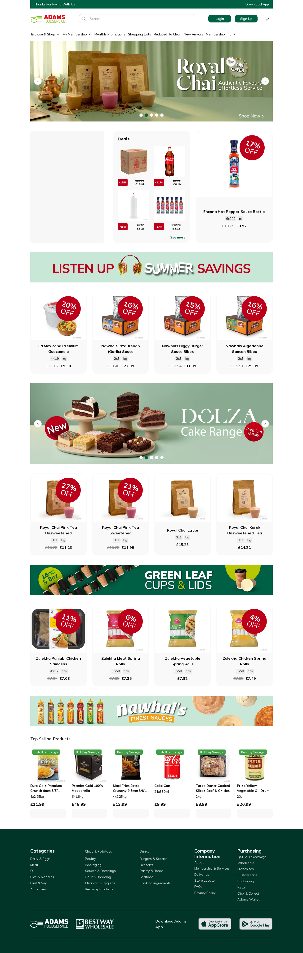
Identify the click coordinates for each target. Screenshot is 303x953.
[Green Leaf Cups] (151, 580)
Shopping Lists (139, 34)
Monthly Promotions (109, 34)
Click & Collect (248, 893)
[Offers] (151, 267)
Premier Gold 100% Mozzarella (87, 788)
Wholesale (245, 863)
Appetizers (38, 889)
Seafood (146, 877)
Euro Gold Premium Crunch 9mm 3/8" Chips (46, 788)
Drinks (144, 851)
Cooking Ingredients (155, 883)
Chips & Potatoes (98, 851)
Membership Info (219, 34)
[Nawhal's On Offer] (151, 711)
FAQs (198, 886)
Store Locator (205, 880)
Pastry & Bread (151, 871)
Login (220, 19)
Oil (32, 871)
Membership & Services (212, 868)
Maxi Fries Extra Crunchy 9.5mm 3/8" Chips (129, 788)
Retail (241, 887)
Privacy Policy (204, 893)
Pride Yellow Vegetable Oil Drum (253, 788)
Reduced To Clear (167, 34)
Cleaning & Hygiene (100, 883)
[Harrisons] (151, 423)
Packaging (93, 865)
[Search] (83, 18)
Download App (257, 4)
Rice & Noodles (42, 877)
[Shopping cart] (267, 18)
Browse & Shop (43, 34)
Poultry (90, 859)
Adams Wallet (248, 899)
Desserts (146, 865)
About (199, 862)
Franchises (245, 869)
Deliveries (201, 874)
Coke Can (162, 786)
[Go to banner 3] (151, 115)
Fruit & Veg (38, 883)
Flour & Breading (98, 877)
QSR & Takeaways (252, 857)
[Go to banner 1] (141, 115)
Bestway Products (99, 889)
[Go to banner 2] (146, 115)
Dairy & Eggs (40, 859)
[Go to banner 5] (162, 115)
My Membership (75, 34)
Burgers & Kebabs (153, 859)
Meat (34, 865)
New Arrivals (193, 34)
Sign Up (246, 19)
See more (177, 237)
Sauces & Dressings (100, 871)
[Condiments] (151, 81)
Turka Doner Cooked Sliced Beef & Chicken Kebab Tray (213, 788)
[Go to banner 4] (156, 115)
